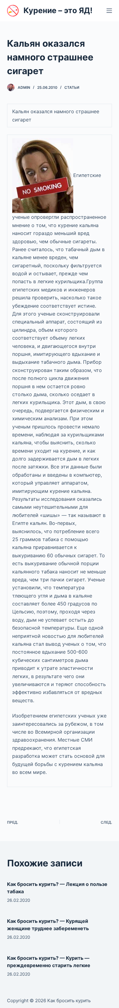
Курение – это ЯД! (57, 10)
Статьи (71, 87)
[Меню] (109, 10)
